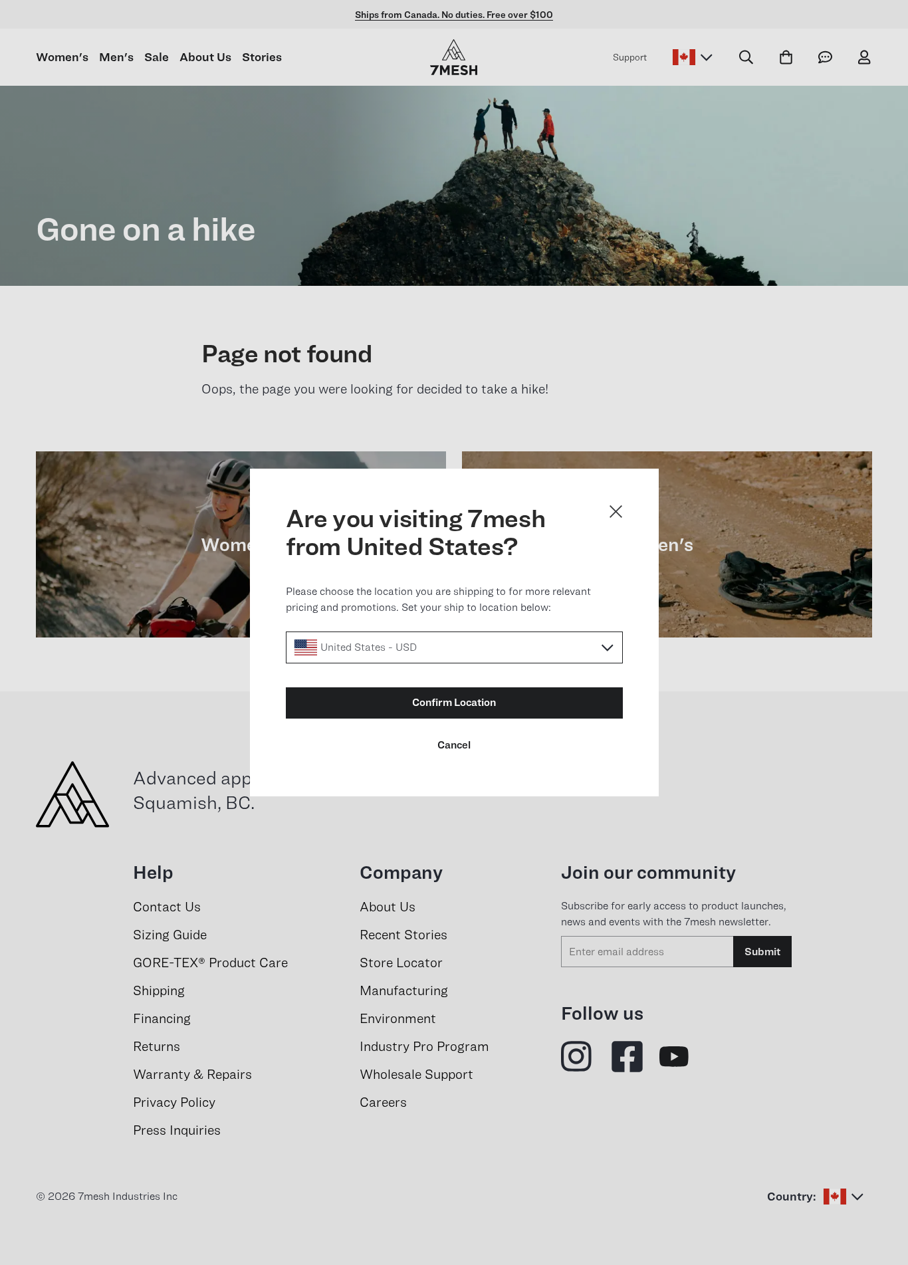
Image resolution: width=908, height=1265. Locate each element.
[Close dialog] (616, 511)
